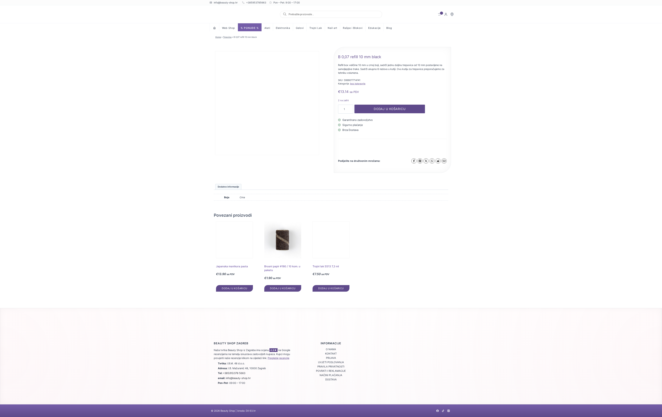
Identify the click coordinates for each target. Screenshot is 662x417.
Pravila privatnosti (330, 366)
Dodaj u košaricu (390, 109)
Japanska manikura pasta (232, 266)
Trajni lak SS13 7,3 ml (326, 266)
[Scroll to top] (653, 401)
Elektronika (283, 27)
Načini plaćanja (331, 375)
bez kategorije (357, 83)
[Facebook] (437, 410)
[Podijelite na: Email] (444, 161)
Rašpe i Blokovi (353, 27)
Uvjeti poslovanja (331, 362)
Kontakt (331, 353)
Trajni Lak (315, 27)
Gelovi (300, 27)
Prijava (331, 357)
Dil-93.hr (251, 410)
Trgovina (227, 37)
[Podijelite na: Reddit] (438, 161)
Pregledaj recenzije (278, 358)
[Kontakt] (452, 14)
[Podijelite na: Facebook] (414, 161)
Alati (267, 27)
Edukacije (374, 27)
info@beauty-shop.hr (238, 378)
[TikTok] (443, 410)
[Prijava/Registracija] (446, 14)
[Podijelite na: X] (426, 161)
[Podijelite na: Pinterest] (420, 161)
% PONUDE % (250, 27)
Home (218, 37)
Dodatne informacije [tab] (228, 186)
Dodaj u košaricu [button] (234, 288)
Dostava (331, 379)
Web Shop (228, 27)
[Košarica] (439, 14)
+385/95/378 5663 (234, 373)
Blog (389, 27)
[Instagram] (448, 410)
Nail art (332, 27)
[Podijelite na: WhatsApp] (432, 161)
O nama (331, 349)
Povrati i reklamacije (331, 370)
